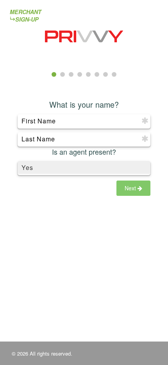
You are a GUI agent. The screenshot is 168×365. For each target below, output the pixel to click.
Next (131, 188)
